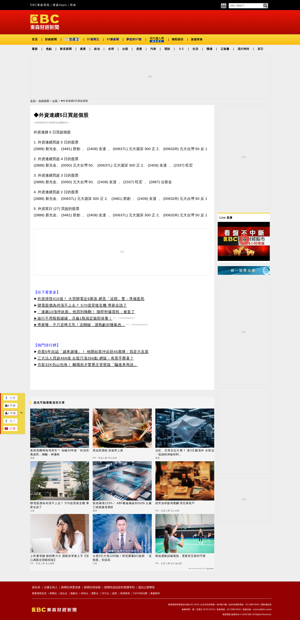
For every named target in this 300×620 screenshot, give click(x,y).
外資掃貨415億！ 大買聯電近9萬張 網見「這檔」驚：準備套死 (91, 299)
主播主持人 (51, 587)
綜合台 (63, 593)
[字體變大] (10, 407)
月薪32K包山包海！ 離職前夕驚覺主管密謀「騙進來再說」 (88, 365)
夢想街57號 (134, 39)
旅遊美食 (197, 39)
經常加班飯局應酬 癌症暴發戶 (175, 503)
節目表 (36, 587)
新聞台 (53, 593)
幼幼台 (84, 593)
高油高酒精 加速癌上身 (108, 450)
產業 (83, 48)
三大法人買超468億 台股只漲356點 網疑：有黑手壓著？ (86, 358)
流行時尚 (243, 48)
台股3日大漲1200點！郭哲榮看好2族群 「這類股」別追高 (122, 557)
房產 (139, 48)
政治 (97, 48)
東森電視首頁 (39, 593)
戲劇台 (74, 593)
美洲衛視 (125, 593)
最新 (35, 48)
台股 (125, 48)
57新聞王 (93, 39)
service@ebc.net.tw (262, 609)
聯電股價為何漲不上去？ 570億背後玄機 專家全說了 (82, 305)
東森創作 (155, 593)
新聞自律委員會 (71, 587)
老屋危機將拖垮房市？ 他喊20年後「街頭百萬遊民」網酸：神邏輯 (59, 452)
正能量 (225, 48)
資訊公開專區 (146, 587)
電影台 (95, 593)
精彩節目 (178, 39)
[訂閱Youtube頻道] (10, 429)
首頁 (35, 39)
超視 (114, 593)
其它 (261, 48)
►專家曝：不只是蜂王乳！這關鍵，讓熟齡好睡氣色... (79, 325)
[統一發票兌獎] (244, 273)
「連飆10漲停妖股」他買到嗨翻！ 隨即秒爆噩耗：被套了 (86, 312)
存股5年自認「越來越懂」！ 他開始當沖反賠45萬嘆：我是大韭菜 (93, 352)
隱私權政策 (266, 604)
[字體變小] (10, 414)
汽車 (153, 48)
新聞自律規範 (92, 587)
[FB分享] (10, 399)
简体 (73, 4)
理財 (167, 48)
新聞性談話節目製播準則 (119, 587)
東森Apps (60, 4)
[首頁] (44, 21)
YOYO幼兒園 (140, 593)
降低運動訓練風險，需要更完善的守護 (180, 555)
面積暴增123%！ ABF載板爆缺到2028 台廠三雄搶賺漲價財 (122, 505)
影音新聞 (66, 48)
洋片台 (105, 593)
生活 (195, 48)
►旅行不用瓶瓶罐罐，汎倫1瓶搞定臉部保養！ (73, 318)
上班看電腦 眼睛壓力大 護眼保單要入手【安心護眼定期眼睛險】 (59, 557)
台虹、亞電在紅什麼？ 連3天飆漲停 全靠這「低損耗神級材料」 (184, 452)
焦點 (49, 48)
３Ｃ (181, 48)
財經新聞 (51, 39)
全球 (111, 48)
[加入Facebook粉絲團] (10, 422)
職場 (209, 48)
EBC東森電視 (40, 4)
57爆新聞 (113, 39)
